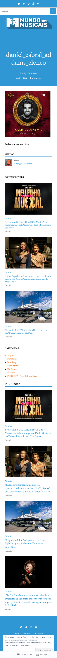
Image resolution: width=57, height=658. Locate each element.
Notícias (8, 219)
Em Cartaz (12, 369)
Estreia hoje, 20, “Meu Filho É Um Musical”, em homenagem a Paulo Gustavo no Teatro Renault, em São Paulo (28, 225)
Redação (8, 232)
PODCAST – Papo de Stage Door (22, 376)
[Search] (53, 11)
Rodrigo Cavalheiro (28, 74)
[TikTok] (33, 3)
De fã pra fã (12, 366)
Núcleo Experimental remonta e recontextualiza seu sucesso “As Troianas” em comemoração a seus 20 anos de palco (28, 279)
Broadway (11, 362)
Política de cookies (23, 645)
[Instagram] (28, 3)
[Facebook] (19, 3)
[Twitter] (23, 3)
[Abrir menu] (28, 37)
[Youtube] (38, 3)
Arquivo (11, 356)
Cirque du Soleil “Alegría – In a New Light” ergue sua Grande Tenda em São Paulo (27, 331)
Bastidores (12, 359)
